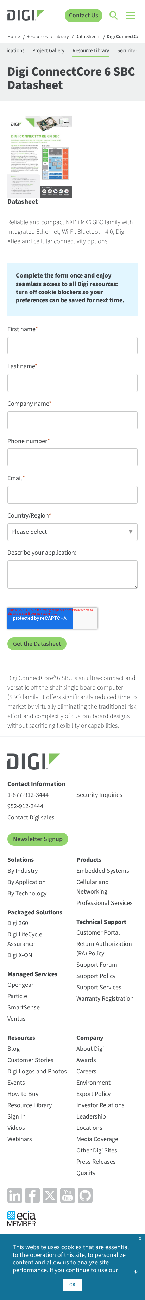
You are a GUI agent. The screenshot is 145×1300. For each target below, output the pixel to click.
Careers (86, 1071)
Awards (86, 1060)
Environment (93, 1082)
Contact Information (36, 784)
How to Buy (22, 1094)
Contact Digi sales (31, 817)
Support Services (98, 987)
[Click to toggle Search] (114, 15)
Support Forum (96, 964)
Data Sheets (87, 37)
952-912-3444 (25, 806)
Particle (17, 996)
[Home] (26, 16)
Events (16, 1082)
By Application (26, 882)
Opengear (20, 984)
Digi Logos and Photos (37, 1071)
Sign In (16, 1116)
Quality (85, 1173)
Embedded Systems (102, 870)
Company (89, 1038)
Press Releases (96, 1161)
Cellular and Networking (92, 887)
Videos (16, 1127)
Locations (89, 1127)
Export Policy (93, 1094)
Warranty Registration (105, 998)
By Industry (22, 870)
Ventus (16, 1018)
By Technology (26, 893)
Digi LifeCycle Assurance (24, 939)
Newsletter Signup (38, 839)
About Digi (90, 1048)
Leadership (91, 1116)
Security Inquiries (99, 795)
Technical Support (101, 922)
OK (72, 1284)
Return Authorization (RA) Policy (104, 949)
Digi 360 (17, 923)
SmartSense (23, 1007)
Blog (13, 1048)
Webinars (19, 1139)
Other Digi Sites (96, 1150)
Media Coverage (97, 1139)
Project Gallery (48, 50)
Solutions (20, 860)
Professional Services (104, 903)
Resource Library (90, 50)
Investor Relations (100, 1105)
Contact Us (83, 15)
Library (61, 37)
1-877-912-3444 (28, 795)
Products (88, 860)
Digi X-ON (19, 955)
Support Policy (95, 976)
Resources (37, 37)
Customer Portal (98, 932)
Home (13, 37)
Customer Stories (30, 1060)
